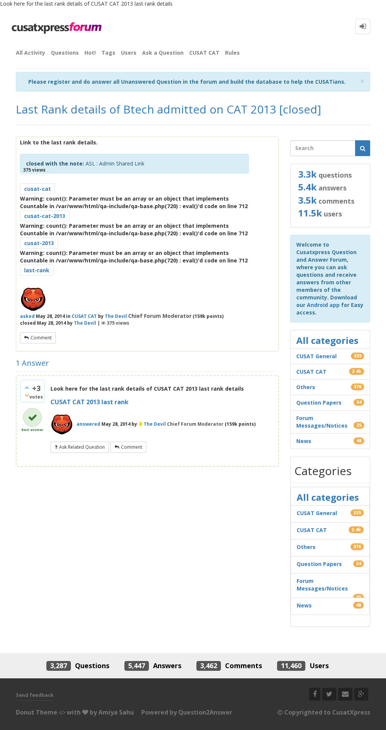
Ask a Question (163, 52)
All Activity (30, 52)
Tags (108, 52)
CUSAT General (316, 356)
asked (27, 316)
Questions (65, 52)
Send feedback (35, 695)
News (303, 441)
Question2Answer (205, 712)
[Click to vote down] (27, 395)
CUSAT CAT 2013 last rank (90, 402)
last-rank (36, 270)
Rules (232, 52)
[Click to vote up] (27, 387)
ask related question (82, 447)
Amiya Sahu (116, 712)
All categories (327, 340)
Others (305, 387)
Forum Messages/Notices (322, 421)
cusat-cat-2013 (44, 215)
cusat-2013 (39, 243)
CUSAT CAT (204, 52)
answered (88, 424)
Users (128, 52)
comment (41, 337)
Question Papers (319, 402)
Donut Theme (36, 712)
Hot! (90, 52)
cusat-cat (37, 188)
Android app (323, 304)
